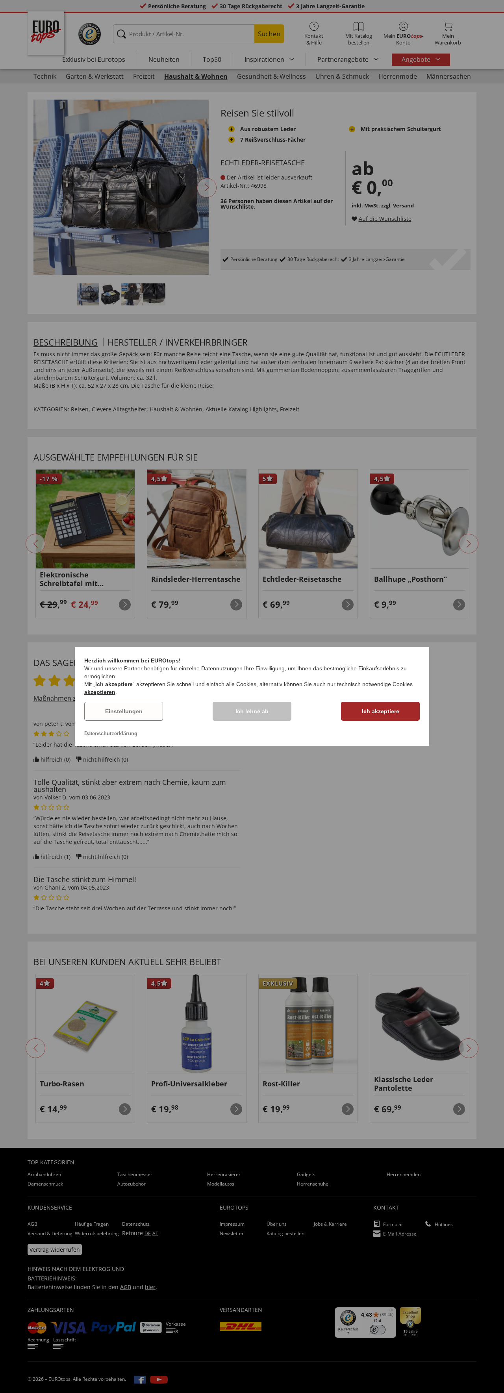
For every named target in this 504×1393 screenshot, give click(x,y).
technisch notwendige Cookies (375, 684)
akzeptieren (99, 692)
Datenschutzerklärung (110, 733)
